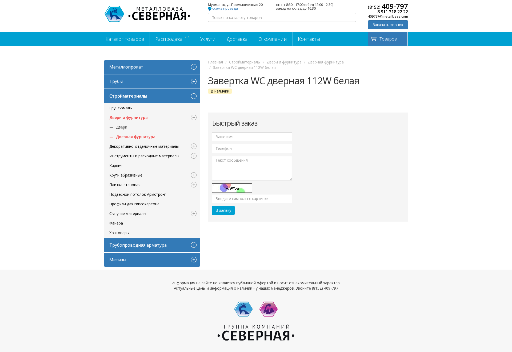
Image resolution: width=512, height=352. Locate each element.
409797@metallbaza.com (388, 16)
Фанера (116, 223)
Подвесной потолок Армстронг (137, 194)
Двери (121, 127)
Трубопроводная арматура (138, 245)
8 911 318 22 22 (392, 12)
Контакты (309, 39)
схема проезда (225, 8)
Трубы (116, 81)
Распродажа (172, 38)
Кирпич (115, 165)
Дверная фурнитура (135, 136)
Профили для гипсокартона (134, 203)
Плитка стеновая (125, 184)
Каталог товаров (125, 39)
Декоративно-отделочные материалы (144, 146)
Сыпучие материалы (127, 213)
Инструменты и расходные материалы (144, 155)
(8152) (388, 6)
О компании (272, 39)
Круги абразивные (125, 175)
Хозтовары (119, 232)
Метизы (117, 260)
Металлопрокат (126, 67)
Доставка (237, 39)
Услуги (208, 39)
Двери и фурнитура (128, 117)
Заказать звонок (388, 24)
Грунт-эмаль (120, 107)
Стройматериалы (128, 96)
